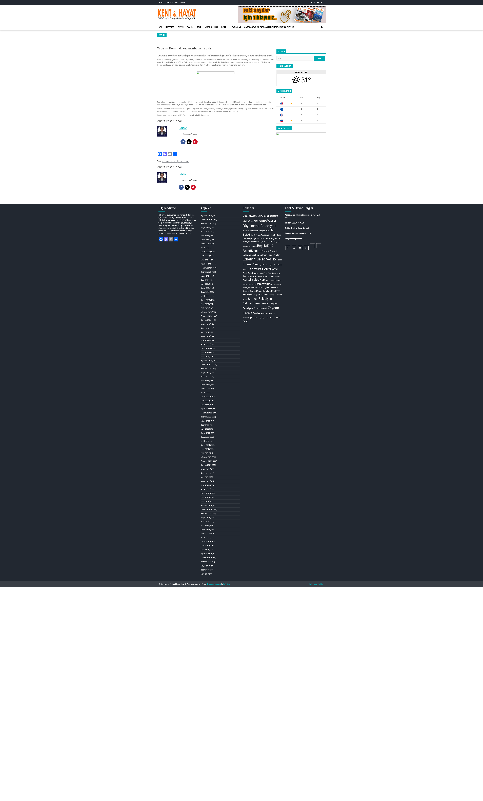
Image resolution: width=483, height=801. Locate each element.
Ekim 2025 (205, 256)
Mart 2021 (205, 477)
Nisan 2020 (205, 522)
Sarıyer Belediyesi (260, 299)
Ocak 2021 (205, 485)
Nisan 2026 (205, 232)
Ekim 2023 (205, 352)
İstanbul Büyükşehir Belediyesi (263, 318)
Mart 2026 (205, 236)
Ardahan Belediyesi (258, 231)
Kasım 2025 (205, 252)
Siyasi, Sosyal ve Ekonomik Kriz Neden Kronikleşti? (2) (269, 27)
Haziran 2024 (206, 320)
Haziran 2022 (206, 417)
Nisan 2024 (205, 328)
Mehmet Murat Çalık (259, 287)
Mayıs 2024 (205, 324)
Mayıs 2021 (205, 469)
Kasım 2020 (205, 493)
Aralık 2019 (205, 538)
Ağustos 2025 (206, 264)
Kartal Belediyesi (254, 279)
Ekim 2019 (205, 546)
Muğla (256, 295)
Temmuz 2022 (206, 413)
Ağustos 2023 (206, 360)
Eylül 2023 (205, 356)
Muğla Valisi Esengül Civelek (270, 295)
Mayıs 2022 (205, 421)
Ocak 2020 (205, 534)
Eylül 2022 (205, 405)
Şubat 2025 (205, 288)
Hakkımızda (313, 584)
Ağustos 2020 (206, 505)
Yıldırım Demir (183, 161)
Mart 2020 (205, 526)
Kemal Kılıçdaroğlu (249, 284)
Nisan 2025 (205, 280)
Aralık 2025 (205, 248)
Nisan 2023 (205, 377)
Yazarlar (236, 27)
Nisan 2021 (205, 473)
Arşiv (176, 3)
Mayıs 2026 (205, 228)
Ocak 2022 (205, 437)
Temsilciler (169, 3)
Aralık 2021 (205, 441)
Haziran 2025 (206, 272)
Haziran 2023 (206, 369)
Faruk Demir (248, 273)
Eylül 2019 (205, 550)
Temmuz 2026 (206, 220)
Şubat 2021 (205, 481)
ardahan (246, 231)
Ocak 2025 (205, 292)
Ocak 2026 (205, 244)
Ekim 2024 (205, 304)
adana (247, 215)
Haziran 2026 (206, 224)
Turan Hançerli (260, 308)
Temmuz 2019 (206, 558)
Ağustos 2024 (206, 312)
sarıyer (245, 299)
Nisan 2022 (205, 425)
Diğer (223, 27)
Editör (183, 128)
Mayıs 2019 (205, 566)
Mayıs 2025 (205, 276)
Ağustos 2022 (206, 409)
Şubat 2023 (205, 385)
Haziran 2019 (206, 562)
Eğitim (181, 27)
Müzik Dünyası (211, 27)
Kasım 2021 (205, 445)
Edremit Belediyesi (258, 259)
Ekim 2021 (205, 449)
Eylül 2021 (205, 453)
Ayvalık (258, 235)
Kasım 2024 (205, 300)
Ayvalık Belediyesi (262, 238)
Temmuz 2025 (206, 268)
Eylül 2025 (205, 260)
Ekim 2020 (205, 497)
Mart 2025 (205, 284)
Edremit (265, 251)
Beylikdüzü (254, 242)
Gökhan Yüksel (258, 273)
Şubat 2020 (205, 530)
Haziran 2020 (206, 513)
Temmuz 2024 (206, 316)
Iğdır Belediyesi (269, 273)
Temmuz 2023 (206, 365)
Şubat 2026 (205, 240)
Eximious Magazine (214, 584)
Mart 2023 (205, 381)
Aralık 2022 (205, 393)
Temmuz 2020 (206, 509)
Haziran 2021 (206, 465)
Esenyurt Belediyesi (263, 269)
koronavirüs (263, 283)
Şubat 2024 (205, 336)
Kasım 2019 (205, 542)
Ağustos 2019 (206, 554)
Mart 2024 (205, 332)
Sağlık (190, 27)
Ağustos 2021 (206, 457)
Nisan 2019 (205, 570)
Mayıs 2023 (205, 373)
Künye (161, 3)
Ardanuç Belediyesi (169, 161)
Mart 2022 (205, 429)
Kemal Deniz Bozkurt (273, 280)
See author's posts (190, 134)
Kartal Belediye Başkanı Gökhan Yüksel (265, 276)
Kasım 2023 (205, 348)
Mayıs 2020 (205, 518)
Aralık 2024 (205, 296)
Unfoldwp (226, 584)
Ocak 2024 (205, 340)
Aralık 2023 (205, 344)
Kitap (199, 27)
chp (259, 251)
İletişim (182, 3)
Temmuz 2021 (206, 461)
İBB (255, 314)
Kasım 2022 (205, 397)
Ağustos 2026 (206, 216)
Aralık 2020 (205, 489)
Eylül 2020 (205, 501)
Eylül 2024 (205, 308)
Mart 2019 (205, 574)
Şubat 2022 (205, 433)
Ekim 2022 (205, 401)
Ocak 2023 (205, 389)
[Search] (322, 27)
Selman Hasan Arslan (256, 303)
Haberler (170, 27)
